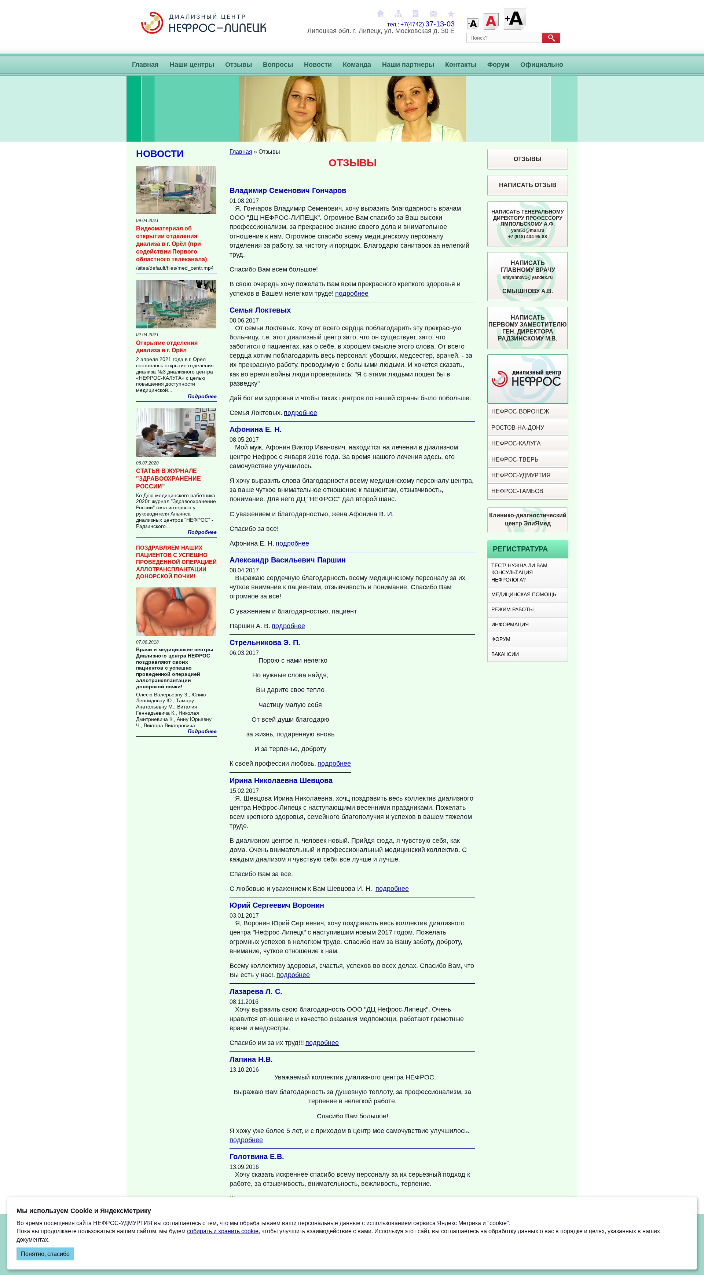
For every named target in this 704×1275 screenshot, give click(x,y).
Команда (357, 64)
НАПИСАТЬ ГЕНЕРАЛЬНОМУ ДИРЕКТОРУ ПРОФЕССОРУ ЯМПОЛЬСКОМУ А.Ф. (527, 224)
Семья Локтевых (260, 310)
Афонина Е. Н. (256, 429)
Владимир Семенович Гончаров (288, 190)
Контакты (460, 64)
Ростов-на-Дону (517, 428)
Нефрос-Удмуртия (521, 475)
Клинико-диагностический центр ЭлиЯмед (527, 519)
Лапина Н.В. (251, 1059)
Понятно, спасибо (45, 1254)
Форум (498, 64)
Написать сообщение (433, 14)
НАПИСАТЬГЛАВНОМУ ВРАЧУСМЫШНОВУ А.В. (527, 277)
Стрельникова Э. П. (265, 642)
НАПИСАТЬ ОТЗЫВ (528, 185)
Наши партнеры (408, 64)
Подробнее (202, 396)
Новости (318, 64)
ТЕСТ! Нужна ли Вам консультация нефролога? (519, 572)
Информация (510, 624)
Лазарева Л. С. (256, 991)
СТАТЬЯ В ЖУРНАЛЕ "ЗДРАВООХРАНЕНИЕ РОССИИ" (168, 478)
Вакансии (505, 654)
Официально (541, 64)
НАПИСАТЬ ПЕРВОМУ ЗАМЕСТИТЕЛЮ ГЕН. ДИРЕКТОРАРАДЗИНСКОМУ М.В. (527, 328)
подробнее (351, 293)
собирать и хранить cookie (222, 1231)
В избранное (451, 14)
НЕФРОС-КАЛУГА (516, 443)
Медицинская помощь (523, 594)
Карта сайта (398, 14)
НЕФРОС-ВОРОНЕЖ (520, 411)
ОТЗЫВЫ (528, 159)
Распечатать (416, 14)
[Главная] (203, 31)
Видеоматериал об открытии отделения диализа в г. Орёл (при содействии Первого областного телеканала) (171, 243)
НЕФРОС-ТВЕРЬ (515, 459)
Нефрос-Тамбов (517, 491)
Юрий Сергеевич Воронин (277, 905)
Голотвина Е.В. (257, 1156)
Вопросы (278, 64)
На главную (381, 14)
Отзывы (238, 64)
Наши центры (192, 64)
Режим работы (512, 609)
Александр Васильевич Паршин (288, 560)
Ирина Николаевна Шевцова (281, 780)
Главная (145, 64)
